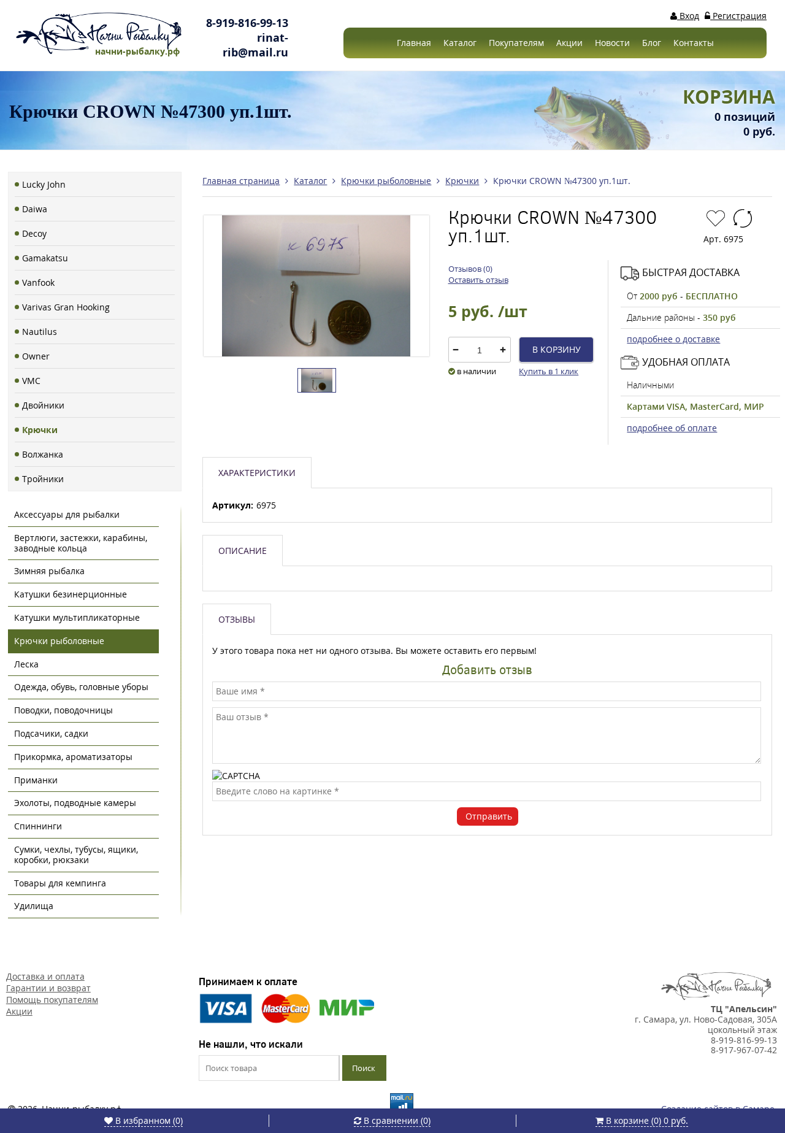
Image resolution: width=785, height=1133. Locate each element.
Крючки (40, 430)
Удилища (33, 906)
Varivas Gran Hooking (66, 307)
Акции (569, 42)
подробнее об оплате (672, 428)
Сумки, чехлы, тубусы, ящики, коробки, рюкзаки (76, 854)
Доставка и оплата (45, 976)
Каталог (460, 42)
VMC (31, 380)
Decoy (34, 233)
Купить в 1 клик (548, 371)
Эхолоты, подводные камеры (75, 802)
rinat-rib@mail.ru (255, 45)
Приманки (36, 780)
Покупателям (516, 42)
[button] (503, 349)
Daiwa (34, 209)
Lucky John (44, 184)
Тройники (43, 479)
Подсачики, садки (51, 733)
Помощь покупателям (52, 999)
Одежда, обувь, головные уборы (81, 687)
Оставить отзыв (478, 279)
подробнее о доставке (673, 339)
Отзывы (236, 619)
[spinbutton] (479, 350)
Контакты (693, 42)
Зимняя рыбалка (49, 571)
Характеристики (257, 472)
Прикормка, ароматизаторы (73, 756)
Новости (612, 42)
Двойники (43, 405)
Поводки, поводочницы (63, 710)
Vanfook (38, 282)
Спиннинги (38, 826)
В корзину (556, 349)
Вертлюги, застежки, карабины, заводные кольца (80, 543)
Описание (242, 550)
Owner (36, 356)
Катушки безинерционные (70, 594)
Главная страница (241, 180)
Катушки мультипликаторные (77, 617)
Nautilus (39, 331)
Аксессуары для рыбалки (67, 514)
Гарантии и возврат (48, 988)
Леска (26, 664)
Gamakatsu (45, 258)
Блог (651, 42)
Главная (414, 42)
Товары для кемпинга (60, 883)
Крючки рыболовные (59, 641)
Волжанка (42, 454)
